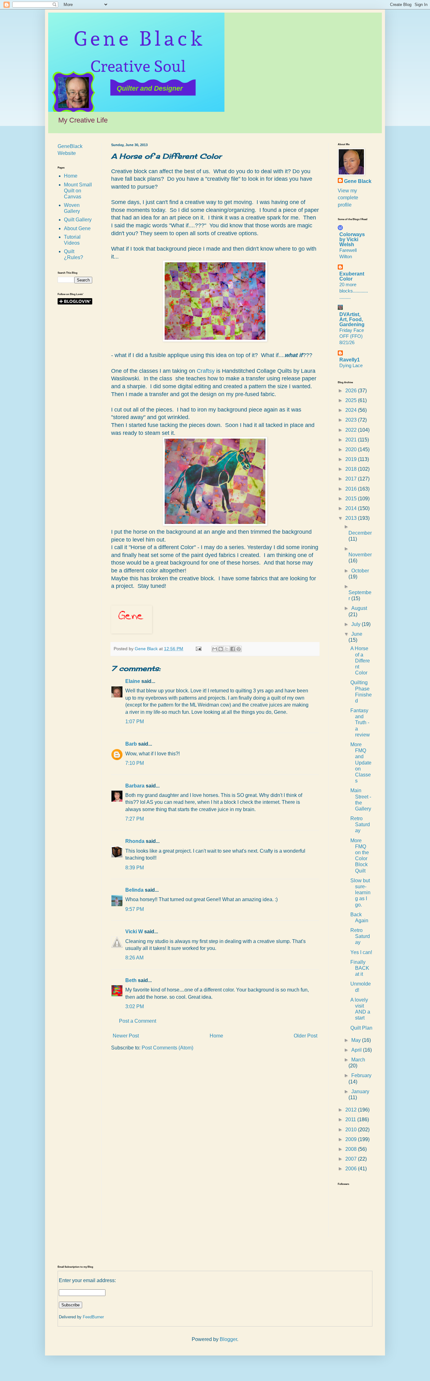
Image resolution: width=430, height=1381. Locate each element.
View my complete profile (348, 197)
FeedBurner (93, 1317)
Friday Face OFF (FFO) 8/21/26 (351, 336)
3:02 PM (134, 1006)
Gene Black (357, 181)
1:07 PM (134, 721)
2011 (351, 1119)
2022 (351, 430)
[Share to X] (226, 649)
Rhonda (134, 841)
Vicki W (134, 931)
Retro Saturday (360, 824)
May (356, 1040)
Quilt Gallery (78, 219)
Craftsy (206, 371)
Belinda (134, 890)
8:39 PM (134, 867)
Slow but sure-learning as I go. (360, 892)
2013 (351, 518)
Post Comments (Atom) (167, 1047)
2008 (351, 1149)
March (358, 1059)
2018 (351, 469)
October (360, 570)
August (359, 608)
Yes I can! (361, 952)
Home (216, 1035)
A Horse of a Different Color (360, 660)
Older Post (305, 1035)
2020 (351, 449)
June (356, 634)
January (360, 1091)
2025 (351, 400)
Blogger (228, 1339)
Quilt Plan (361, 1028)
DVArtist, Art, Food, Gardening (352, 319)
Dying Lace (351, 365)
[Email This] (215, 649)
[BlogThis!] (221, 649)
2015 (351, 498)
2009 (351, 1139)
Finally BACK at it (359, 968)
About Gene (77, 228)
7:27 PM (134, 818)
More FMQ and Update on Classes (360, 762)
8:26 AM (134, 957)
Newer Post (126, 1035)
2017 (351, 478)
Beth (131, 980)
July (356, 624)
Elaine (132, 681)
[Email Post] (198, 648)
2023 (351, 420)
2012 (351, 1109)
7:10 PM (134, 763)
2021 (351, 439)
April (357, 1050)
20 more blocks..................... (353, 291)
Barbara (134, 785)
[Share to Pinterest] (238, 649)
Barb (131, 744)
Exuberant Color (351, 276)
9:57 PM (134, 909)
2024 (351, 410)
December (360, 533)
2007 (351, 1159)
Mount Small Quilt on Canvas (78, 190)
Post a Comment (137, 1021)
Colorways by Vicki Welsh (352, 239)
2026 (351, 390)
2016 (351, 489)
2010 (351, 1129)
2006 (351, 1168)
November (360, 554)
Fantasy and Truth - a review (360, 722)
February (361, 1075)
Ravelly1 (349, 359)
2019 (351, 459)
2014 (351, 508)
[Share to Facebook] (232, 649)
